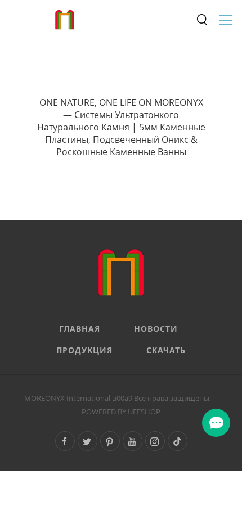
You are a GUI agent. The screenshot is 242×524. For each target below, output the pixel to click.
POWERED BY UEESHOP (121, 411)
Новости (156, 328)
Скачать (166, 350)
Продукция (84, 350)
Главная (79, 328)
